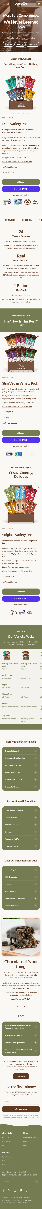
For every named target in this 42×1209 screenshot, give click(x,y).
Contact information (8, 1202)
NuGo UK (5, 1165)
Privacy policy (17, 1200)
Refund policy (6, 1200)
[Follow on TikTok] (26, 1190)
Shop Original (32, 44)
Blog (25, 1145)
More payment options (21, 195)
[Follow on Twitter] (9, 1190)
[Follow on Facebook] (3, 1190)
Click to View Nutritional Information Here (17, 161)
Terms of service (28, 1200)
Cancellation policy (22, 1202)
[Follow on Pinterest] (20, 1190)
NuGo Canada (7, 1161)
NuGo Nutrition (7, 377)
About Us (5, 1137)
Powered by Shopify (23, 1197)
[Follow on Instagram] (15, 1190)
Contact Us (21, 1076)
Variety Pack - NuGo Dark (10, 664)
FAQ (3, 1145)
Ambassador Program (31, 1137)
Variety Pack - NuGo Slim (29, 664)
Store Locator (7, 1157)
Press (25, 1141)
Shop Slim (20, 44)
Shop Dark (8, 44)
